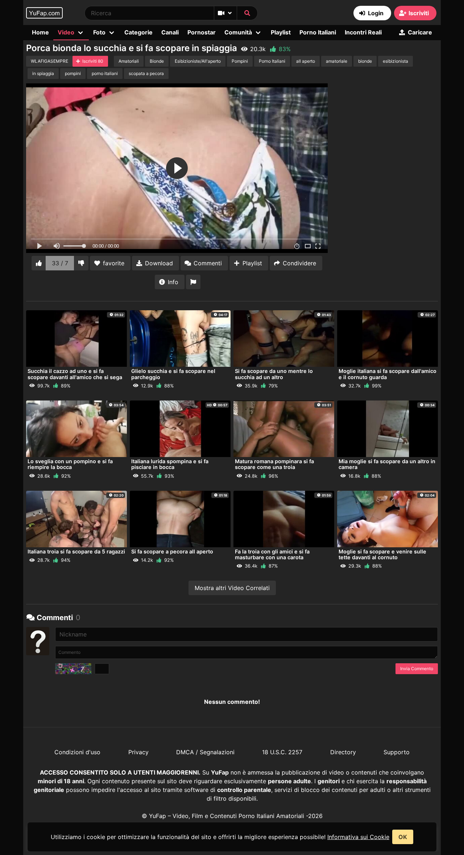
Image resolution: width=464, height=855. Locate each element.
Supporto (397, 752)
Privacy (138, 752)
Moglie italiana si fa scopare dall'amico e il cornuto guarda (387, 374)
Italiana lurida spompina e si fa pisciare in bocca (169, 464)
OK (402, 837)
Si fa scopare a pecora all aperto (172, 551)
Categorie (138, 32)
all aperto (305, 61)
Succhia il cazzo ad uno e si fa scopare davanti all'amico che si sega (75, 374)
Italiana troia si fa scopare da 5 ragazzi (76, 551)
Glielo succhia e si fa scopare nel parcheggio (173, 374)
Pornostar (201, 32)
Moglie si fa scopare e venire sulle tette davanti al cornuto (382, 554)
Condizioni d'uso (77, 752)
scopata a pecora (146, 73)
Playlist (281, 32)
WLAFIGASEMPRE (49, 61)
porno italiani (105, 73)
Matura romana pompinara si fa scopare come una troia (274, 464)
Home (40, 32)
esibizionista (395, 61)
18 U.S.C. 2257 (282, 752)
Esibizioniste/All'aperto (198, 61)
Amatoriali (129, 61)
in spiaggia (43, 73)
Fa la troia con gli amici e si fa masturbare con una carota (272, 554)
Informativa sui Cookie (358, 837)
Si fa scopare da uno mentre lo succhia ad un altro (274, 374)
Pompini (240, 61)
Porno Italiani (317, 32)
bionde (365, 61)
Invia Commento (416, 668)
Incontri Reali (363, 32)
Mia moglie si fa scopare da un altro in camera (387, 464)
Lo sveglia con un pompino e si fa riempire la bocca (70, 464)
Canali (170, 32)
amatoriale (336, 61)
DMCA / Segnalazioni (205, 752)
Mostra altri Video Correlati (232, 588)
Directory (343, 752)
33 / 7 (60, 263)
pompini (73, 73)
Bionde (157, 61)
